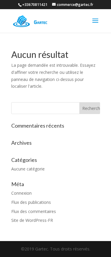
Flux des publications (31, 202)
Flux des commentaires (33, 211)
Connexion (21, 193)
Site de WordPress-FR (32, 220)
